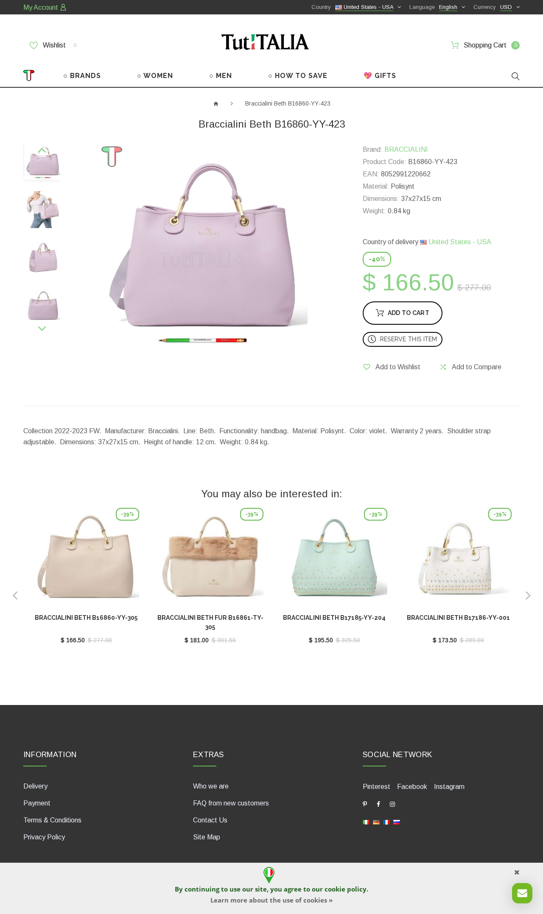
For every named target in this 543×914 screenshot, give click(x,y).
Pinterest (376, 786)
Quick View (86, 560)
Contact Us (210, 820)
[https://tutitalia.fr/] (386, 822)
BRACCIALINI (406, 149)
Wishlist (58, 45)
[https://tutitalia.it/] (366, 822)
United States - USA (459, 241)
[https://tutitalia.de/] (376, 822)
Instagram (449, 786)
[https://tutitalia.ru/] (396, 822)
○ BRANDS (82, 76)
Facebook (412, 786)
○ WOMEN (155, 76)
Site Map (206, 837)
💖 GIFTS (380, 76)
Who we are (211, 786)
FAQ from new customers (231, 803)
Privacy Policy (44, 837)
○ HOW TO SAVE (297, 76)
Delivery (35, 786)
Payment (36, 803)
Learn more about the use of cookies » (271, 900)
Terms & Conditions (52, 820)
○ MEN (220, 76)
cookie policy (346, 889)
